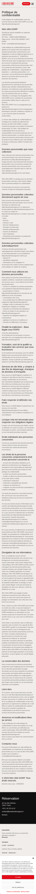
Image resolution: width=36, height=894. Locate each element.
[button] (33, 858)
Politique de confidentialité (13, 891)
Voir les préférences (18, 887)
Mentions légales (25, 891)
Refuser (18, 882)
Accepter (18, 877)
